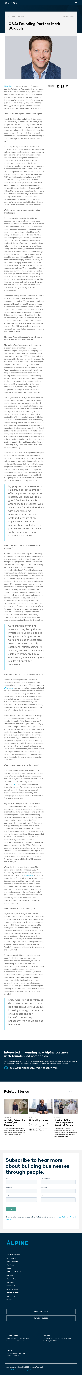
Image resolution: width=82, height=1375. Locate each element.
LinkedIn (9, 1300)
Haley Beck (28, 875)
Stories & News (12, 1286)
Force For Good (12, 1289)
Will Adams (8, 688)
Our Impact (11, 1282)
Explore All (73, 1092)
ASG (15, 784)
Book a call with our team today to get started (34, 1068)
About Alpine (11, 1258)
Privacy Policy (61, 1217)
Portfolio (10, 1275)
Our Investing (11, 1279)
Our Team (10, 1265)
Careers (9, 1268)
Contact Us (11, 1296)
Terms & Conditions (13, 1370)
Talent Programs (12, 1261)
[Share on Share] (57, 86)
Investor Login (41, 1311)
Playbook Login (41, 1318)
